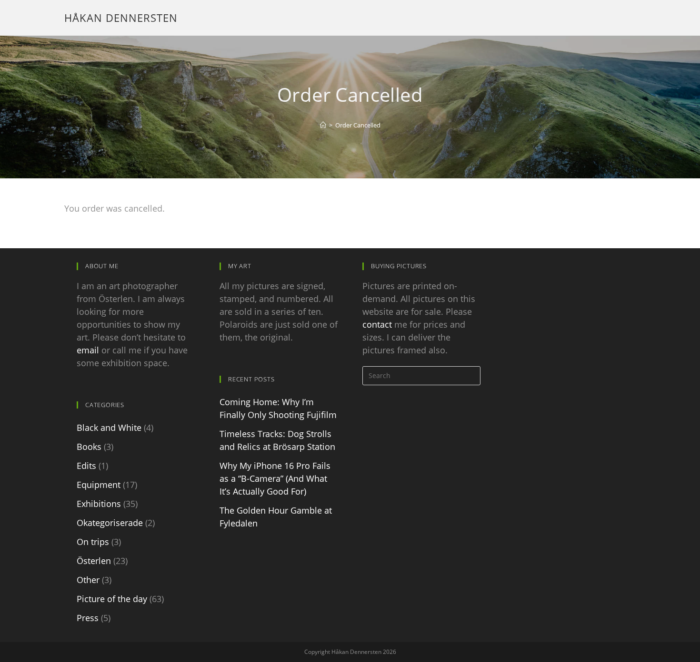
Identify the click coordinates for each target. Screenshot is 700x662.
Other (88, 579)
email (88, 350)
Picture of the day (112, 598)
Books (89, 446)
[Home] (323, 125)
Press (88, 617)
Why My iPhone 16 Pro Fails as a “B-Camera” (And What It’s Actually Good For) (275, 478)
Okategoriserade (110, 522)
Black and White (109, 427)
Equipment (98, 484)
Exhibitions (99, 503)
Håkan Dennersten (121, 17)
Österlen (94, 560)
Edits (86, 465)
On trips (93, 541)
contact (377, 324)
